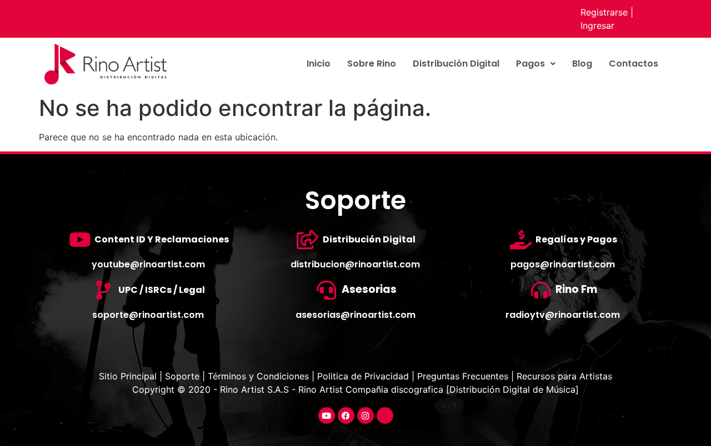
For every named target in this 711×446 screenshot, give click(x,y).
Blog (582, 63)
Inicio (319, 63)
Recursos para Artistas (564, 376)
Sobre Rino (371, 63)
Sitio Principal (129, 376)
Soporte (182, 376)
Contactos (633, 63)
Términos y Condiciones (258, 376)
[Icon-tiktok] (385, 415)
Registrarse (604, 12)
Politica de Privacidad (363, 376)
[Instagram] (365, 415)
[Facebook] (346, 415)
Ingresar (597, 25)
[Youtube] (326, 415)
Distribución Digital (456, 63)
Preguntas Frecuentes (462, 376)
